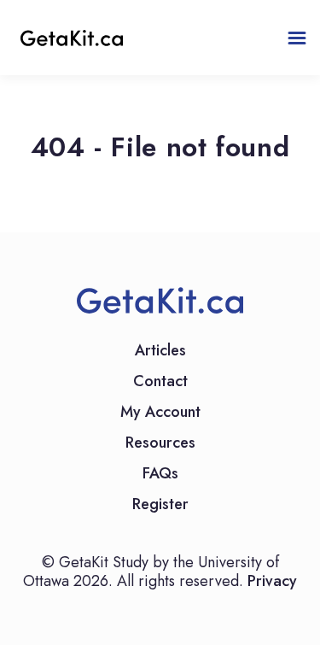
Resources (160, 444)
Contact (160, 382)
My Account (160, 413)
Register (160, 505)
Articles (160, 352)
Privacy (272, 581)
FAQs (160, 475)
